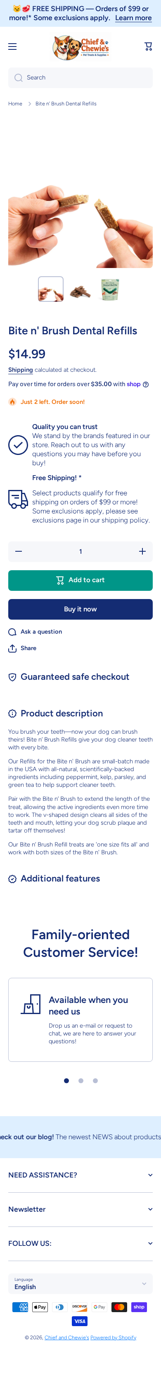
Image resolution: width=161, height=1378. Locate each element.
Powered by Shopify (113, 1337)
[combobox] (80, 78)
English (25, 1287)
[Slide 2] (80, 1080)
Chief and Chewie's (67, 1337)
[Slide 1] (66, 1080)
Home (15, 103)
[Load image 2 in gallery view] (80, 289)
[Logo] (80, 46)
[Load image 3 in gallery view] (110, 289)
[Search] (15, 78)
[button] (148, 46)
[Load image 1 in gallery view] (51, 289)
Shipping (20, 369)
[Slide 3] (95, 1080)
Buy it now (80, 609)
